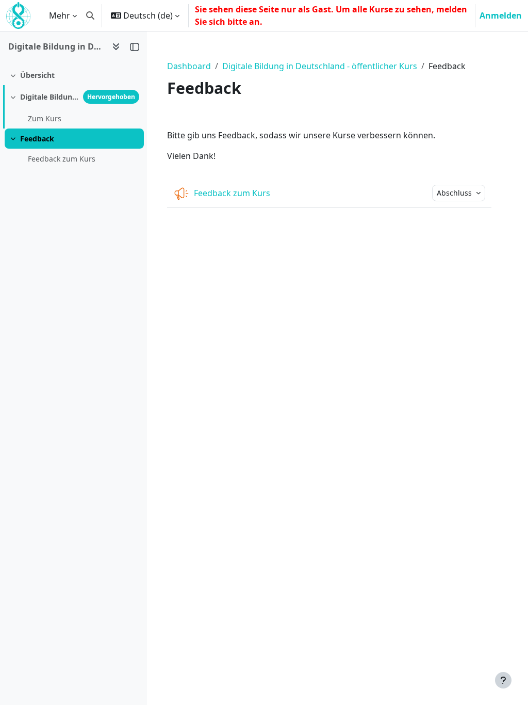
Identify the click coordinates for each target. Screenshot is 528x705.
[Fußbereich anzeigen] (503, 680)
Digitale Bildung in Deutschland (49, 97)
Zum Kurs (44, 118)
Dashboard (189, 66)
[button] (90, 15)
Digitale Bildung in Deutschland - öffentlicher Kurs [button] (56, 46)
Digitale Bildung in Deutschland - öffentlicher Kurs (319, 66)
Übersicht (37, 75)
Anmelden (501, 15)
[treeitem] (73, 75)
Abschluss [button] (455, 193)
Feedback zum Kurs (61, 159)
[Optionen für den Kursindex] (116, 46)
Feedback (37, 138)
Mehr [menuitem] (59, 15)
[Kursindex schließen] (134, 46)
